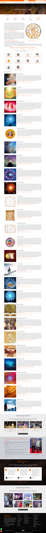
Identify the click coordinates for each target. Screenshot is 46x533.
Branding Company (30, 532)
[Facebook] (22, 530)
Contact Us (44, 2)
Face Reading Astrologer (20, 331)
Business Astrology (20, 399)
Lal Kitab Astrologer (26, 520)
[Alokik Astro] (4, 2)
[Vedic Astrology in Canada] (10, 174)
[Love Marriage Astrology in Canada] (10, 106)
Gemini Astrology (26, 519)
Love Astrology (19, 87)
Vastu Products (35, 516)
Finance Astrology (20, 277)
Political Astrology (20, 155)
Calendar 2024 (8, 0)
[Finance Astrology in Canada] (10, 283)
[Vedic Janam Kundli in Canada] (10, 215)
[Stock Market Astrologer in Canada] (10, 364)
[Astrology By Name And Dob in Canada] (10, 229)
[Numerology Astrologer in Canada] (10, 188)
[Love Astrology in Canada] (10, 93)
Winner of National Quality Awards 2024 (40, 0)
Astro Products (40, 2)
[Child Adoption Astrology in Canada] (10, 134)
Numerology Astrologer (20, 182)
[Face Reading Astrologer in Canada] (10, 337)
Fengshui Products (36, 519)
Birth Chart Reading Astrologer (22, 372)
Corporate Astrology (20, 141)
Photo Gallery (19, 520)
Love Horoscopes (19, 114)
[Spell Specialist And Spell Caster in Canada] (10, 323)
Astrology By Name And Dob (21, 223)
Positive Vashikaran (29, 2)
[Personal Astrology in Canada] (10, 296)
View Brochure (26, 0)
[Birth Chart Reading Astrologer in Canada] (10, 378)
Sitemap (19, 525)
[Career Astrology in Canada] (10, 269)
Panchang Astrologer (20, 250)
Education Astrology (20, 304)
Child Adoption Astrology (21, 128)
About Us (15, 2)
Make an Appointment (32, 0)
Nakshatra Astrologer (20, 236)
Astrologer (18, 2)
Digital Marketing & (26, 532)
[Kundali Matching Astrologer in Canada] (10, 351)
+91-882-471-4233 (3, 0)
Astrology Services (23, 2)
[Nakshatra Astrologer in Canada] (10, 242)
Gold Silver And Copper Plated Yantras (37, 525)
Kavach (34, 520)
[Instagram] (23, 530)
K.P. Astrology (25, 516)
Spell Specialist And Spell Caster (22, 318)
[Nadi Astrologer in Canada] (10, 391)
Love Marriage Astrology (21, 101)
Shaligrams (35, 526)
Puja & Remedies (35, 2)
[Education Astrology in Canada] (10, 310)
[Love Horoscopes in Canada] (10, 120)
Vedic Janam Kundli (20, 209)
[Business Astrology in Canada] (10, 405)
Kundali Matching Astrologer (21, 345)
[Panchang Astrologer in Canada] (10, 256)
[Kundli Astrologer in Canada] (10, 201)
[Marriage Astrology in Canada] (10, 79)
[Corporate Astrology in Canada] (10, 147)
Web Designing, (22, 532)
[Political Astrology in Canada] (10, 161)
